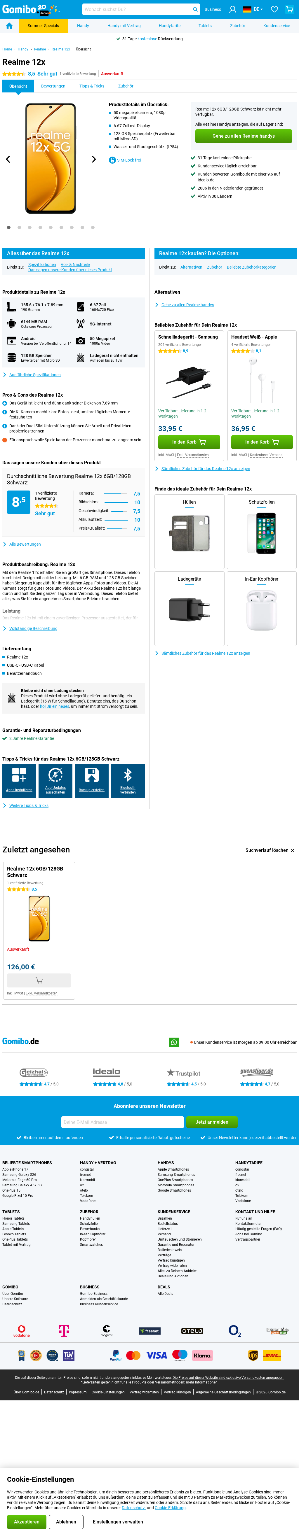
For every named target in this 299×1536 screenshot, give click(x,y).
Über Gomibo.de (26, 1392)
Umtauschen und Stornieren (180, 1239)
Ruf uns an (243, 1218)
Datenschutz (12, 1304)
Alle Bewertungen (25, 544)
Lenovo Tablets (14, 1234)
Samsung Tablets (16, 1224)
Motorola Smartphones (176, 1185)
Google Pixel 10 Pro (17, 1196)
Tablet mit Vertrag (16, 1245)
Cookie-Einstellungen (108, 1392)
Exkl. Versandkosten (193, 455)
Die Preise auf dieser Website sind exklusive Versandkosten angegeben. (228, 1378)
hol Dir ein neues (54, 706)
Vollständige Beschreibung (33, 628)
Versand (164, 1234)
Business (90, 1287)
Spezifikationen (42, 264)
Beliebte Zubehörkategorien (252, 267)
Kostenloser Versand (266, 455)
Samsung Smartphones (176, 1175)
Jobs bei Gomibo (248, 1234)
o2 (82, 1185)
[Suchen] (195, 9)
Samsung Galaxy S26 (19, 1175)
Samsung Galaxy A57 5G (22, 1185)
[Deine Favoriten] (274, 9)
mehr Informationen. (202, 1382)
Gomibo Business (93, 1294)
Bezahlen (165, 1218)
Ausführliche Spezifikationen (35, 374)
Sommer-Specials (43, 25)
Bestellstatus (168, 1224)
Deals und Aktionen (173, 1276)
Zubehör (237, 25)
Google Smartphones (174, 1190)
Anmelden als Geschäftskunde (104, 1299)
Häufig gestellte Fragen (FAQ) (258, 1229)
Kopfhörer (88, 1239)
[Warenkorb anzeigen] (290, 9)
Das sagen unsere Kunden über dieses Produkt (70, 269)
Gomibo (10, 1287)
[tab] (9, 227)
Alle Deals (165, 1294)
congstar (87, 1169)
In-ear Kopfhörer (92, 1234)
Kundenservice (276, 25)
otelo (84, 1190)
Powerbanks (90, 1229)
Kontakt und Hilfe (255, 1211)
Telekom (86, 1196)
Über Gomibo (12, 1294)
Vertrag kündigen (171, 1260)
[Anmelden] (233, 9)
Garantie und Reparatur (176, 1245)
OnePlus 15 (11, 1190)
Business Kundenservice (99, 1304)
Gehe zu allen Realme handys (187, 304)
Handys (166, 1162)
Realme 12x (61, 49)
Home (7, 49)
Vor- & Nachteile (75, 264)
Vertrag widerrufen (172, 1266)
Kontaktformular (248, 1224)
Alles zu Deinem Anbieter (177, 1271)
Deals (164, 1287)
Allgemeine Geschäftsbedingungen (223, 1392)
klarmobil (87, 1180)
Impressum (78, 1392)
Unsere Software (15, 1299)
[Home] (9, 26)
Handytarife (169, 25)
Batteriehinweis (170, 1250)
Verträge (164, 1255)
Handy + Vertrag (98, 1162)
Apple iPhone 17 (15, 1169)
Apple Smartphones (173, 1169)
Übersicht (83, 49)
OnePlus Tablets (15, 1239)
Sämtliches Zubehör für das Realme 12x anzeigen (205, 468)
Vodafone (87, 1201)
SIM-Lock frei (129, 160)
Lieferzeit (165, 1229)
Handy (83, 25)
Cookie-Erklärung (170, 1507)
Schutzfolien (90, 1224)
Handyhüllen (90, 1218)
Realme (40, 49)
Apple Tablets (13, 1229)
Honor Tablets (13, 1218)
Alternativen (191, 267)
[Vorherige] (8, 159)
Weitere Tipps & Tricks (28, 805)
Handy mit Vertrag (124, 25)
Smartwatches (91, 1245)
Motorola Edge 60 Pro (19, 1180)
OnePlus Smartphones (175, 1180)
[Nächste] (94, 159)
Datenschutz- (134, 1507)
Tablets (205, 25)
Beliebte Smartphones (27, 1162)
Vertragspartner (247, 1239)
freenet (85, 1175)
